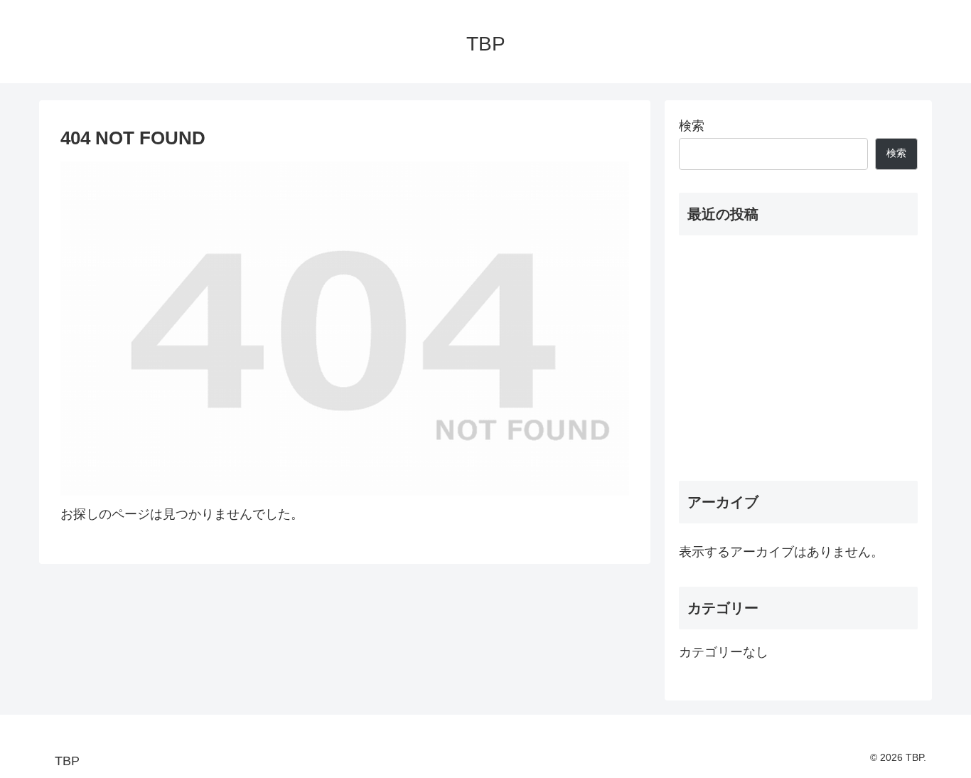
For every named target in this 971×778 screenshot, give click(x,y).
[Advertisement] (798, 357)
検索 (691, 126)
